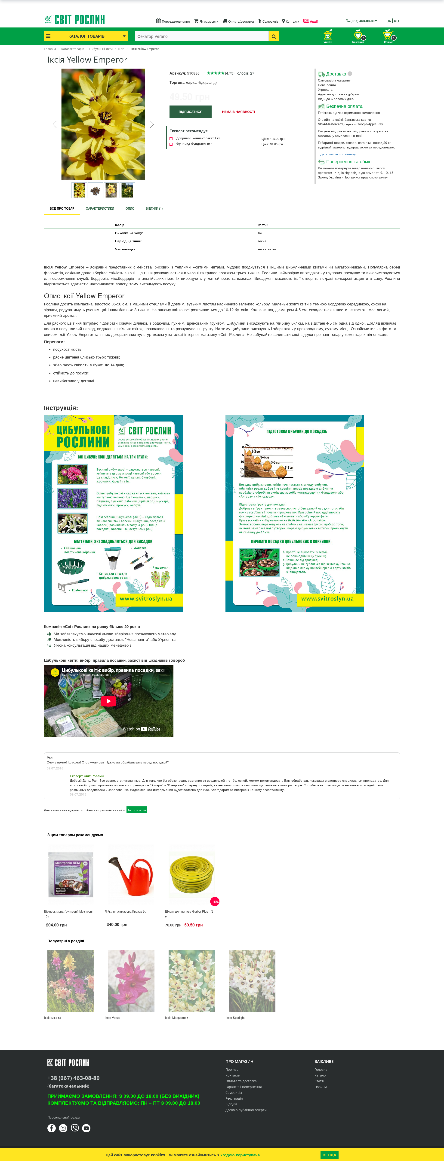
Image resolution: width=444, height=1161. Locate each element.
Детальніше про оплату (338, 154)
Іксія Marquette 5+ (177, 1017)
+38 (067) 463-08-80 (73, 1078)
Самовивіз (270, 21)
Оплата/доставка (240, 21)
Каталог (320, 1075)
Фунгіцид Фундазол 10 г (194, 144)
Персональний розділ (63, 1117)
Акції (313, 21)
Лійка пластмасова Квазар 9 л (126, 911)
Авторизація (137, 810)
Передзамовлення (175, 21)
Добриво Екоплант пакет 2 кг (198, 138)
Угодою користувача (240, 1155)
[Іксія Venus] (131, 980)
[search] (274, 36)
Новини (320, 1087)
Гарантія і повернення (243, 1087)
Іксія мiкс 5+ (53, 1017)
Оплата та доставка (241, 1081)
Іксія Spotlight (235, 1017)
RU (396, 21)
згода (329, 1155)
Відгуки (231, 1104)
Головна (320, 1069)
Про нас (231, 1069)
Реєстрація (234, 1098)
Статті (319, 1081)
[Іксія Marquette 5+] (191, 980)
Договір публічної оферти (246, 1110)
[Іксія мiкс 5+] (70, 980)
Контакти (292, 21)
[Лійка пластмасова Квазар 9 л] (131, 874)
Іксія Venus (112, 1017)
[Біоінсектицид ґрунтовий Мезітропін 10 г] (70, 874)
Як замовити (208, 21)
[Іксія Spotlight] (252, 980)
